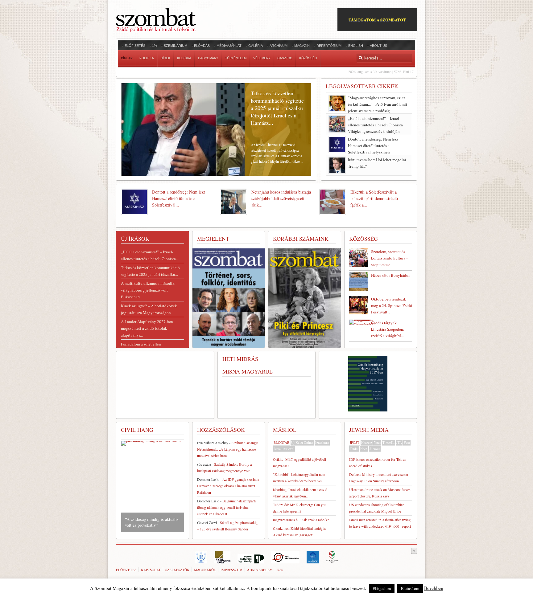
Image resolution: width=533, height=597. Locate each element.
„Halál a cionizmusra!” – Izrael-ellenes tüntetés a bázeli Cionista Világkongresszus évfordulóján (375, 125)
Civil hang (137, 429)
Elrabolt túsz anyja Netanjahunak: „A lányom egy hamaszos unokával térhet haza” (227, 449)
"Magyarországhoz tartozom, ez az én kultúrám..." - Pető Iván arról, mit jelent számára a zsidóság (377, 104)
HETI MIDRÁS (240, 358)
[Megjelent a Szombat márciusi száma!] (304, 299)
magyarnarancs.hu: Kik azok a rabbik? (301, 519)
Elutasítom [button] (410, 588)
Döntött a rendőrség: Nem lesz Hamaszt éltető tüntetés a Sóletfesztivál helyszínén (373, 145)
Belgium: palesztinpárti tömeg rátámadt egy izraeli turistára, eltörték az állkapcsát (226, 507)
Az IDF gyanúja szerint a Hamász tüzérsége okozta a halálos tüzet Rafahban (228, 486)
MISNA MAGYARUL (247, 371)
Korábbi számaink (300, 238)
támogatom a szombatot (377, 19)
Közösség (363, 238)
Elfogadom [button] (382, 588)
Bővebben (433, 588)
